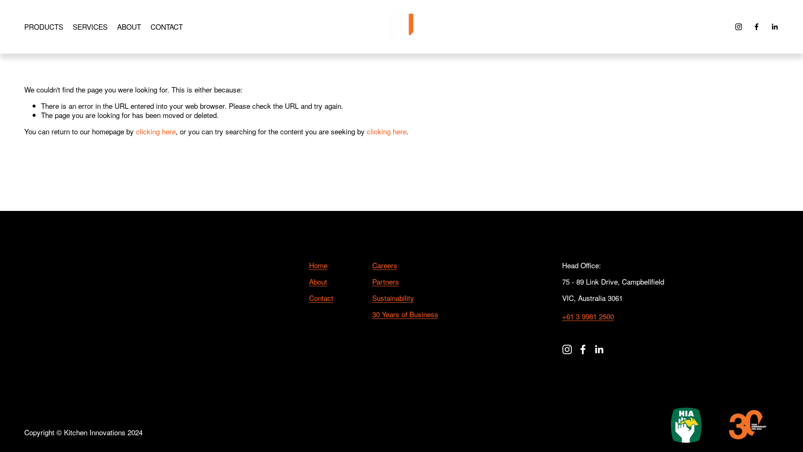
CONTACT (167, 26)
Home (318, 265)
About (318, 281)
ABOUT (129, 26)
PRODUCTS (43, 26)
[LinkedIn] (774, 27)
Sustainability (393, 298)
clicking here (156, 131)
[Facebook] (756, 27)
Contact (321, 298)
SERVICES (90, 26)
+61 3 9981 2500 (588, 316)
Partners (385, 281)
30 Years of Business (405, 314)
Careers (384, 265)
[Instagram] (738, 27)
